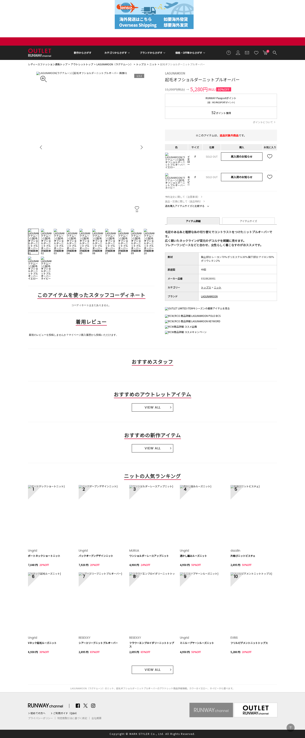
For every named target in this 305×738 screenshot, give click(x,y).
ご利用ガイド (228, 52)
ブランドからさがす (151, 52)
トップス (141, 64)
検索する (274, 52)
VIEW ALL (153, 407)
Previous (41, 147)
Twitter (85, 705)
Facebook (77, 705)
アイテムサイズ (248, 221)
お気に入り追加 (270, 156)
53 (137, 211)
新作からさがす (82, 52)
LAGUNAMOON (175, 73)
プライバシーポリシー (40, 718)
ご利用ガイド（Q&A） (65, 713)
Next (141, 147)
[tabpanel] (91, 147)
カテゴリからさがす (115, 52)
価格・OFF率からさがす (188, 52)
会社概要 (96, 718)
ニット (153, 64)
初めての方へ (37, 713)
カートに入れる (265, 51)
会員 (237, 52)
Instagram (93, 705)
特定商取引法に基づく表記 (72, 718)
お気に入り (256, 52)
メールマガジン (247, 52)
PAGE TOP (291, 728)
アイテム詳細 (193, 221)
